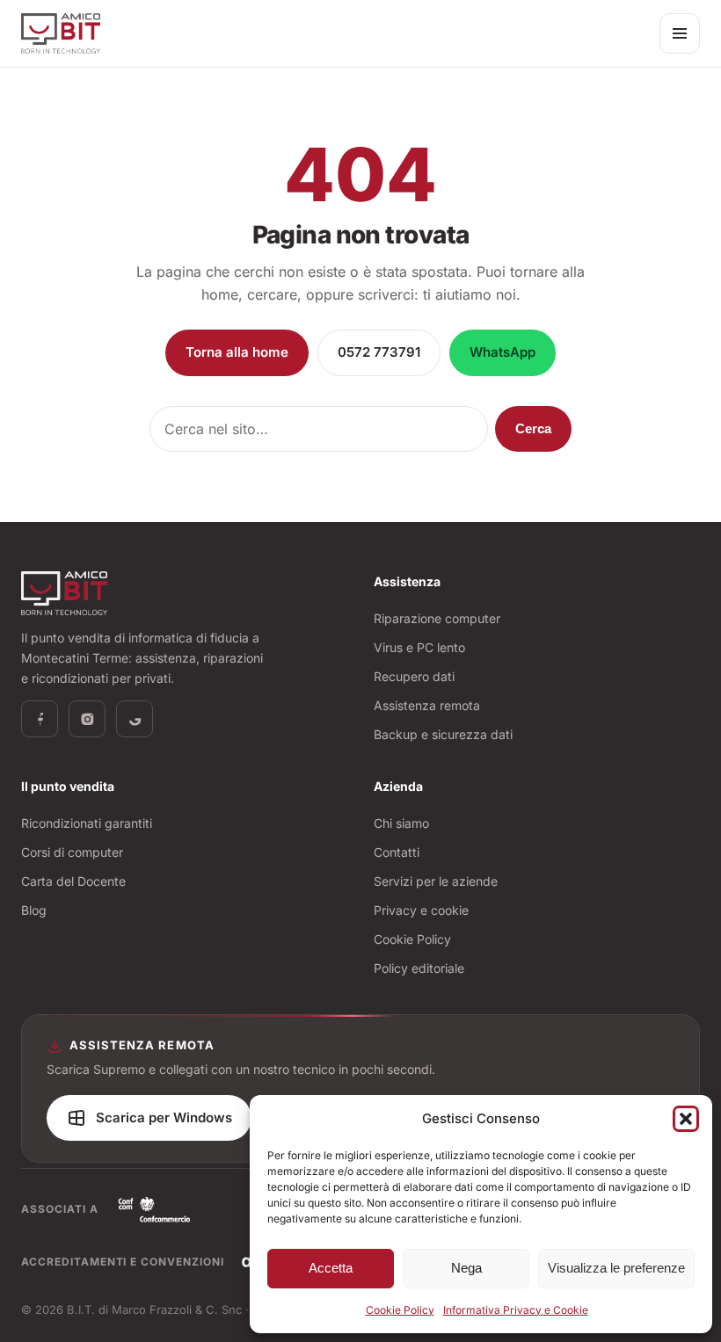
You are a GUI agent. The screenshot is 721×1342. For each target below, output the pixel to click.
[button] (686, 1119)
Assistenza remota (427, 705)
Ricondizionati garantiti (86, 823)
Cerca (533, 428)
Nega (466, 1267)
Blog (34, 910)
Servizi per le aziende (436, 881)
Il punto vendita (67, 786)
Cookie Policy (400, 1310)
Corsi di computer (72, 852)
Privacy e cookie (421, 910)
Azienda (398, 786)
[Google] (134, 718)
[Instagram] (87, 718)
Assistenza (407, 581)
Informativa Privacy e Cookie (515, 1310)
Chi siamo (401, 823)
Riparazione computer (437, 618)
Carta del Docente (73, 881)
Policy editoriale (419, 968)
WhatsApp (502, 352)
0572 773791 (379, 352)
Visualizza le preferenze (616, 1267)
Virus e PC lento (419, 647)
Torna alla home (237, 352)
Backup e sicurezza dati (443, 734)
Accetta (331, 1267)
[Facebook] (39, 718)
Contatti (396, 852)
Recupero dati (414, 676)
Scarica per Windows (164, 1117)
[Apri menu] (679, 33)
